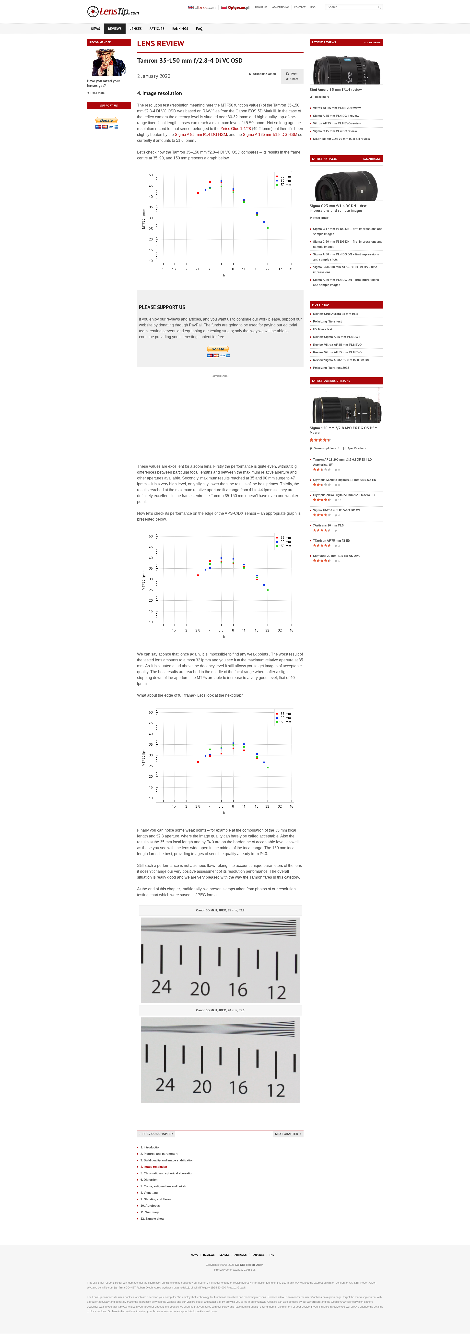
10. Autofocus (150, 1205)
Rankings (180, 28)
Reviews (115, 28)
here (115, 1311)
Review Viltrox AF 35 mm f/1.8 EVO (337, 344)
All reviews (372, 42)
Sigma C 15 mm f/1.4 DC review (335, 131)
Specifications (357, 448)
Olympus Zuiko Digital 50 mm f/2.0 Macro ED (344, 495)
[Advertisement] (220, 409)
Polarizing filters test (327, 321)
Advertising (280, 7)
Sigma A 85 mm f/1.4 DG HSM (201, 134)
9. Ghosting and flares (156, 1199)
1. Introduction (150, 1147)
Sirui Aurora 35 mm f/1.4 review (336, 89)
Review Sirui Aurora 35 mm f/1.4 (335, 314)
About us (261, 7)
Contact (300, 7)
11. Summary (150, 1212)
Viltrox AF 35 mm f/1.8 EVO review (337, 123)
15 (339, 500)
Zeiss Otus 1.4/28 (236, 129)
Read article (321, 217)
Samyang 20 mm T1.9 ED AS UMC (337, 556)
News (95, 28)
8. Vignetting (149, 1192)
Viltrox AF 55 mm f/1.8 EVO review (337, 108)
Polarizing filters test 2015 (331, 368)
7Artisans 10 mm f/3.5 (328, 525)
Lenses (135, 28)
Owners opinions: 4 (326, 448)
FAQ (199, 28)
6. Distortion (149, 1179)
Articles (157, 28)
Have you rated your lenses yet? (103, 83)
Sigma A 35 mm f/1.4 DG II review (336, 116)
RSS (313, 7)
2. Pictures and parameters (159, 1154)
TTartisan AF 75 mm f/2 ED (331, 540)
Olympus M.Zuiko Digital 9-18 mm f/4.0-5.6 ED (344, 480)
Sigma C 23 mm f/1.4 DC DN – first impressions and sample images (338, 208)
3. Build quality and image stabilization (167, 1160)
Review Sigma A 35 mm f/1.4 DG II (336, 337)
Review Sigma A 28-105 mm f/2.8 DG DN (341, 360)
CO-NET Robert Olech (249, 1264)
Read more (98, 92)
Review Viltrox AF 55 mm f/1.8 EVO (337, 352)
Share (294, 79)
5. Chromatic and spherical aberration (167, 1173)
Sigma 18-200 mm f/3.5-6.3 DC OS (336, 510)
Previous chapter (157, 1134)
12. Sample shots (152, 1218)
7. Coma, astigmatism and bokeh (163, 1186)
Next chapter (286, 1134)
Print (294, 74)
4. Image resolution (154, 1167)
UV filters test (322, 329)
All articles (372, 158)
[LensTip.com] (119, 10)
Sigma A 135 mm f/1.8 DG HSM (270, 134)
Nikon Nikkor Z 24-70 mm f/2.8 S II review (341, 139)
